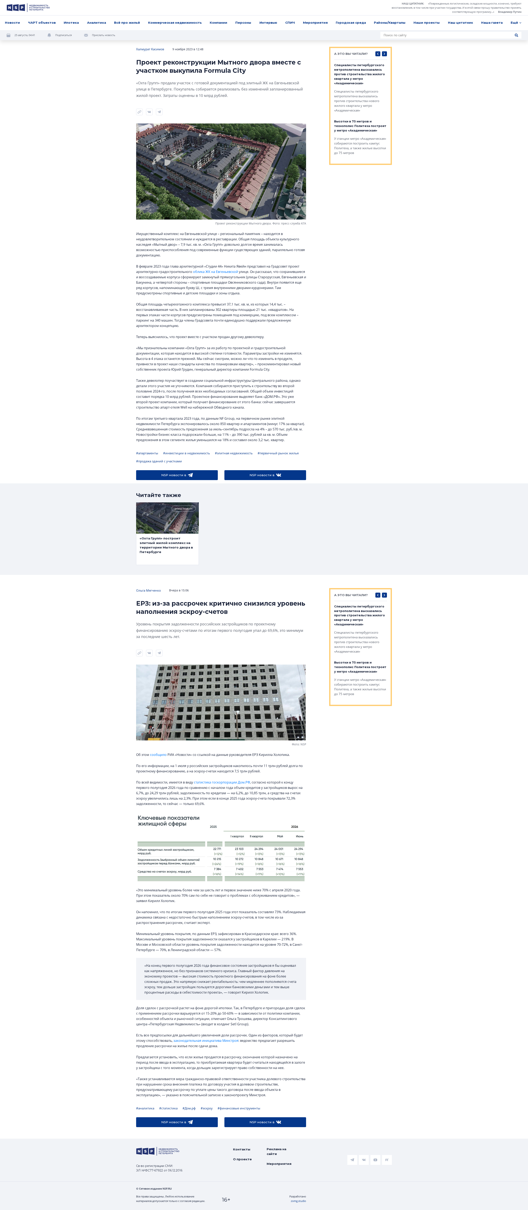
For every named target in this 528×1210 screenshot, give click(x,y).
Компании (218, 23)
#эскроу (207, 1108)
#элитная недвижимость (234, 453)
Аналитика (96, 23)
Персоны (243, 23)
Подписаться (63, 35)
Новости (12, 23)
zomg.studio (298, 1201)
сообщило (158, 754)
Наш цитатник (460, 23)
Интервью (268, 23)
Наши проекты (427, 23)
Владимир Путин (509, 12)
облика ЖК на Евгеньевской (215, 271)
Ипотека (71, 23)
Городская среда (351, 23)
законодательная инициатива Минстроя (205, 1040)
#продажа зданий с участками (159, 461)
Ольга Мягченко (148, 590)
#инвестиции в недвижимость (186, 453)
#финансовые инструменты (239, 1108)
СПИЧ (290, 23)
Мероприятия (315, 23)
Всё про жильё (127, 23)
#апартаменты (147, 453)
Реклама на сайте (276, 1151)
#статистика (168, 1108)
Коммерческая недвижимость (175, 23)
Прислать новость (103, 35)
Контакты (241, 1149)
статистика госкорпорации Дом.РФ (222, 782)
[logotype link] (28, 7)
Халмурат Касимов (150, 49)
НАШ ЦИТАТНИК (412, 3)
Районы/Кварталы (389, 23)
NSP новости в (173, 475)
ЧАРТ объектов (42, 23)
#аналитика (145, 1108)
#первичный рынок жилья (278, 453)
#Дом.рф (189, 1108)
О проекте (242, 1159)
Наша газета (492, 23)
